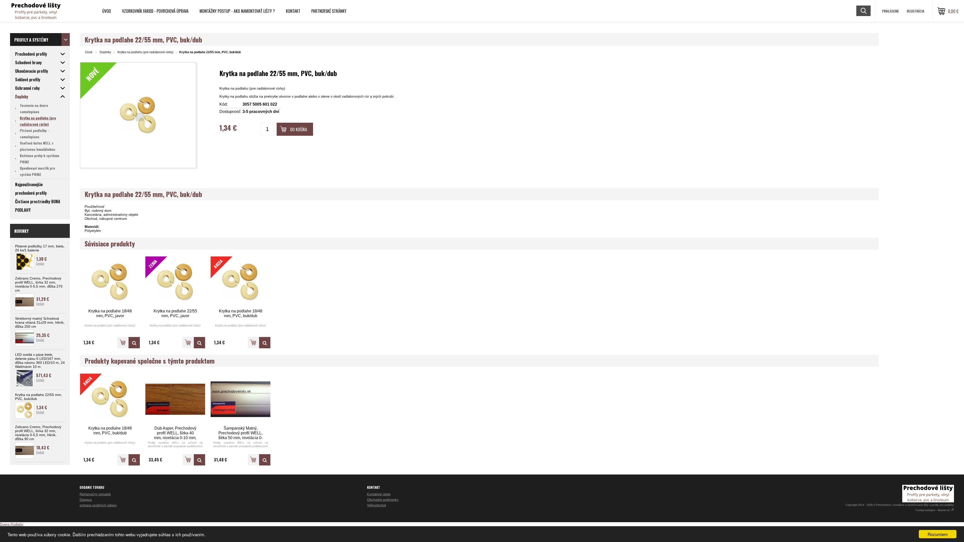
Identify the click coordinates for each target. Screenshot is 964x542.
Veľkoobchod (376, 505)
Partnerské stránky (328, 11)
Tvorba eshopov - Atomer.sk (933, 510)
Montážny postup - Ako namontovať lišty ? (237, 11)
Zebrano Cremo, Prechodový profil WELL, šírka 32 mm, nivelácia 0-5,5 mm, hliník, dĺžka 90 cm (38, 433)
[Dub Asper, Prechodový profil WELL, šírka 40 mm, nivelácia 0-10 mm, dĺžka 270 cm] (175, 399)
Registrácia (915, 11)
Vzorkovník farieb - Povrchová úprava (155, 11)
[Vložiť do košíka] (123, 342)
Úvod (106, 11)
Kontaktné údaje (379, 494)
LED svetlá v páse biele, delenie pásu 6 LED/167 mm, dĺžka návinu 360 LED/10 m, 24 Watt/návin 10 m (40, 361)
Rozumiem (938, 534)
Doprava (86, 500)
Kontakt (293, 11)
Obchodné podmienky (383, 500)
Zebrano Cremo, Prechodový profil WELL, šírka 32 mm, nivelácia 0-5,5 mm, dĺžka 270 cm (39, 284)
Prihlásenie (890, 11)
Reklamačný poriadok (95, 494)
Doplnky (105, 52)
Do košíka (298, 129)
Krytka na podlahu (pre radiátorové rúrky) (145, 52)
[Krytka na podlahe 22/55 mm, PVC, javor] (199, 342)
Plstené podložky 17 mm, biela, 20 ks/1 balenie (40, 248)
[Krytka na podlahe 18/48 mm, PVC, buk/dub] (264, 342)
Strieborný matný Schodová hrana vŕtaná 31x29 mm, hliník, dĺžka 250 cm (40, 322)
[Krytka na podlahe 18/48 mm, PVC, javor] (110, 282)
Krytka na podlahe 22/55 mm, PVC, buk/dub (38, 397)
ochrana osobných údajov (98, 505)
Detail (40, 263)
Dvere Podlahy (11, 524)
